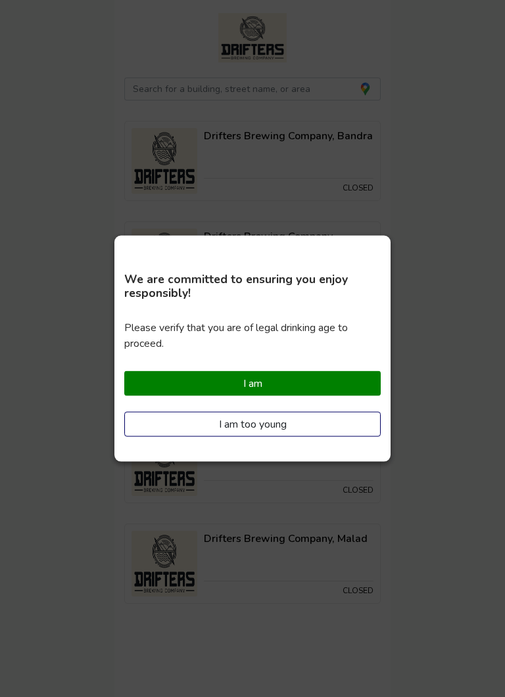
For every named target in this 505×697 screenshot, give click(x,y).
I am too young (253, 423)
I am (252, 383)
